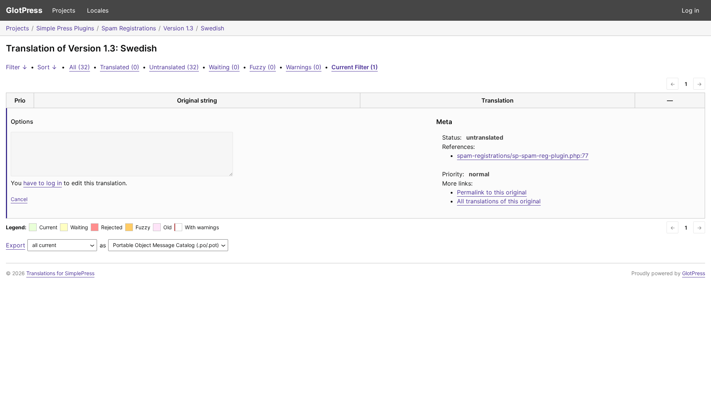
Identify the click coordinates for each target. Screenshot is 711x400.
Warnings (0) (303, 67)
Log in (690, 10)
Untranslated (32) (174, 67)
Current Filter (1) (354, 67)
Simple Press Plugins (65, 28)
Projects (63, 10)
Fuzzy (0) (263, 67)
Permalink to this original (492, 192)
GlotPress (24, 10)
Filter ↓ (16, 67)
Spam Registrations (128, 28)
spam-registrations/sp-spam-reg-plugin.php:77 (522, 155)
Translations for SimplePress (60, 273)
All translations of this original (499, 201)
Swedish (212, 28)
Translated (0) (119, 67)
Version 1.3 (178, 28)
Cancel (19, 199)
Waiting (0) (224, 67)
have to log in (42, 183)
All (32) (79, 67)
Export (15, 245)
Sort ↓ (47, 67)
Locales (98, 10)
